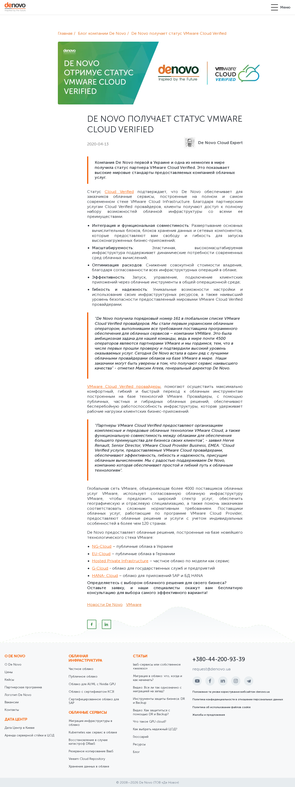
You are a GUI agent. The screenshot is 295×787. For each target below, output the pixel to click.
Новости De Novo (105, 604)
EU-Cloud (101, 553)
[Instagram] (235, 681)
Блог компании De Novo (102, 33)
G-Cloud (100, 568)
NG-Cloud (102, 546)
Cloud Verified (119, 191)
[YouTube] (197, 681)
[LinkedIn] (106, 624)
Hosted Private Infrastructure (120, 560)
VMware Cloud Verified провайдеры (124, 386)
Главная (65, 33)
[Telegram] (248, 681)
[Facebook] (91, 624)
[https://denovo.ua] (15, 7)
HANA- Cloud (105, 575)
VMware (134, 604)
